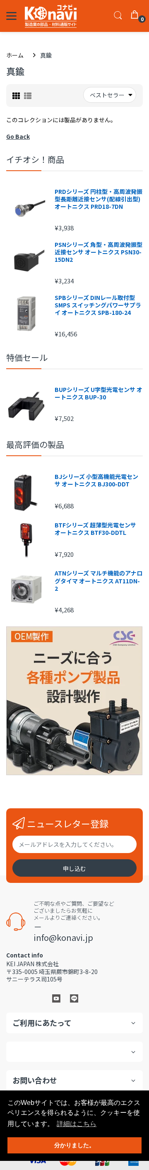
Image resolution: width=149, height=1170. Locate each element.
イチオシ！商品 (35, 159)
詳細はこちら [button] (76, 1123)
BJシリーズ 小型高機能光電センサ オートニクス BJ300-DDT (96, 480)
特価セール (27, 357)
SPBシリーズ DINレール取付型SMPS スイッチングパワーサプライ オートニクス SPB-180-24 (98, 305)
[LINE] (74, 997)
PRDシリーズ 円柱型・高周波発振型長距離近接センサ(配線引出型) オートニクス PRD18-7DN (98, 199)
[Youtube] (56, 997)
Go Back (18, 136)
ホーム (15, 55)
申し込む (74, 868)
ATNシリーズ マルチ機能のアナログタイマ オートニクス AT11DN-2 (98, 580)
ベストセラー (107, 95)
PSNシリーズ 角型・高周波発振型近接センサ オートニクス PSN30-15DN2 (98, 252)
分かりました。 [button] (74, 1145)
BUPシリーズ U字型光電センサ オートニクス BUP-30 (98, 393)
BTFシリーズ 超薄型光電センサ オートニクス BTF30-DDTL (95, 528)
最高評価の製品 (35, 444)
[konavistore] (51, 16)
